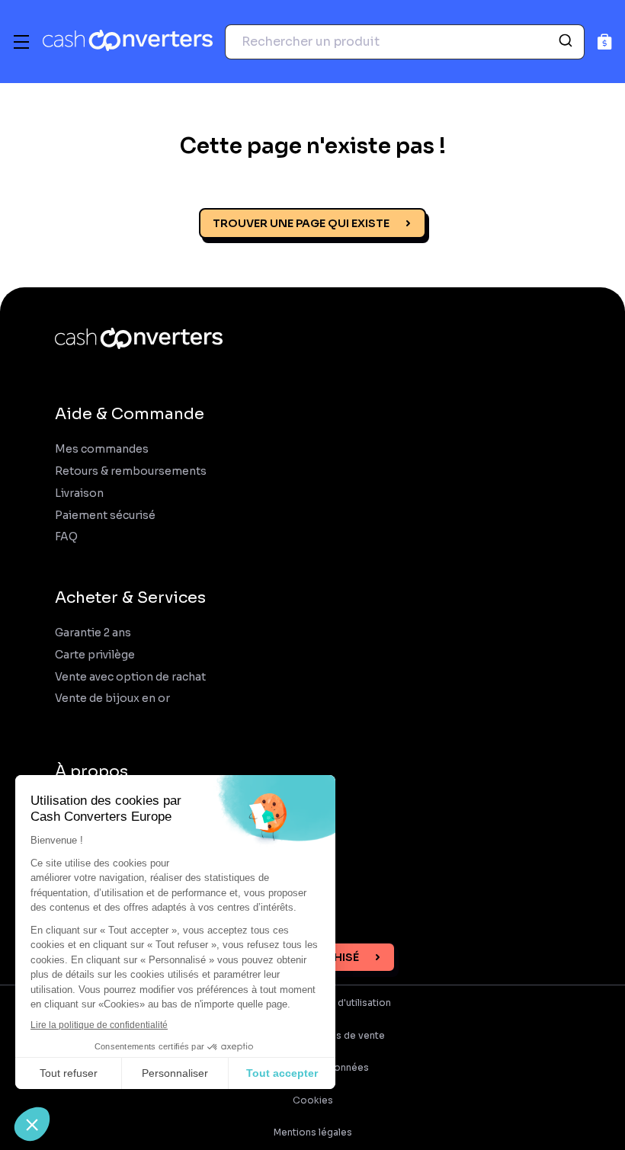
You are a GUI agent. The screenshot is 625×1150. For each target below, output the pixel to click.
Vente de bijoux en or (112, 698)
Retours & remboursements (131, 471)
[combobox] (405, 41)
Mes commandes (102, 449)
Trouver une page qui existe (301, 223)
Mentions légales (313, 1132)
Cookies (313, 1100)
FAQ (66, 536)
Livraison (79, 493)
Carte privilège (95, 655)
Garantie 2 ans (93, 632)
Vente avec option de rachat (130, 677)
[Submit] (567, 42)
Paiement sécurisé (105, 515)
